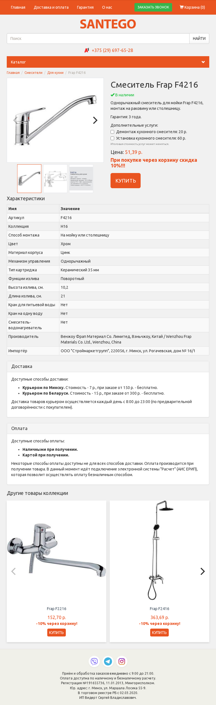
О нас (107, 7)
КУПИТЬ (125, 180)
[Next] (94, 120)
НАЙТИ (199, 38)
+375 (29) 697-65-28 (112, 50)
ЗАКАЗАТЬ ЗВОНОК (153, 7)
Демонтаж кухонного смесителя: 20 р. (151, 131)
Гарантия (85, 7)
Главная (18, 7)
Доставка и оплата (51, 7)
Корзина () (194, 7)
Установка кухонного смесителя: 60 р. (151, 138)
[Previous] (16, 120)
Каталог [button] (18, 62)
